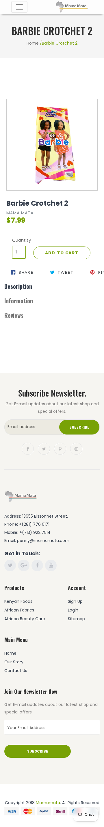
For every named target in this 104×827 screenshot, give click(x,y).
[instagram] (76, 448)
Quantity (19, 240)
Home (33, 43)
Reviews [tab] (13, 315)
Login (73, 610)
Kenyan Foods (18, 601)
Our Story (13, 662)
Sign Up (75, 601)
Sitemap (76, 619)
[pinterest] (60, 448)
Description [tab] (18, 286)
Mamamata (48, 803)
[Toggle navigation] (19, 7)
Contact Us (15, 670)
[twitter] (44, 448)
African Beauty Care (24, 619)
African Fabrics (19, 610)
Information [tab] (18, 300)
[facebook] (28, 448)
